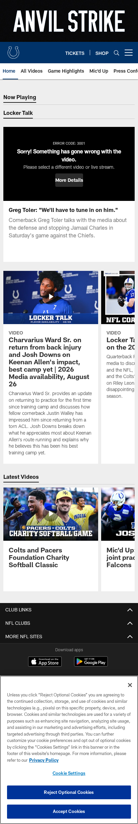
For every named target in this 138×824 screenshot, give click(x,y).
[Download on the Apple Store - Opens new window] (45, 662)
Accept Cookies (69, 811)
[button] (69, 180)
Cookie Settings (69, 773)
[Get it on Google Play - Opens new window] (91, 665)
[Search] (116, 52)
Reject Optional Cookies (69, 792)
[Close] (130, 685)
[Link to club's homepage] (13, 50)
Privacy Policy (44, 760)
